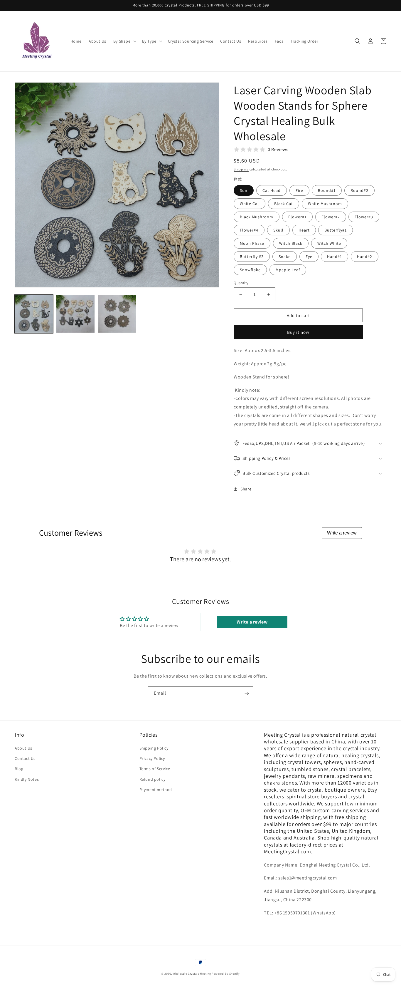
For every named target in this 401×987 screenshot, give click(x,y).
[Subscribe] (246, 693)
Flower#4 (249, 230)
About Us (23, 748)
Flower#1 (297, 216)
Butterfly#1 (335, 230)
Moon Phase (252, 243)
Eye (309, 256)
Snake (285, 256)
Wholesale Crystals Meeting (192, 974)
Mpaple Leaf (288, 269)
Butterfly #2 (252, 256)
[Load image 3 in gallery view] (117, 313)
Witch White (329, 243)
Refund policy (152, 779)
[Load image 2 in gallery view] (75, 313)
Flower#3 (364, 216)
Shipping (241, 169)
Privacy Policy (152, 758)
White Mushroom (325, 203)
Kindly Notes (27, 779)
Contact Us (25, 758)
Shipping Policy (154, 748)
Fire (299, 190)
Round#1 (327, 190)
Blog (19, 768)
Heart (304, 230)
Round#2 (359, 190)
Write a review (342, 532)
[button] (124, 41)
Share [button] (245, 489)
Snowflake (250, 269)
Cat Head (271, 190)
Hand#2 (364, 256)
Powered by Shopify (226, 974)
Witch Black (290, 243)
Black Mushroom (256, 216)
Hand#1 (334, 256)
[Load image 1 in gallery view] (34, 313)
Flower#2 (330, 216)
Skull (278, 230)
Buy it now (298, 332)
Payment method (155, 789)
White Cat (249, 203)
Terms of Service (154, 768)
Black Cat (283, 203)
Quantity (241, 282)
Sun (243, 190)
